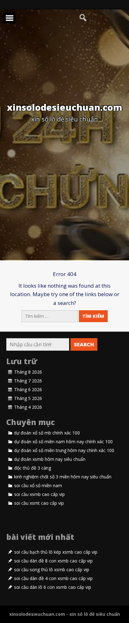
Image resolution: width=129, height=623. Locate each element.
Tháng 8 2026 (28, 372)
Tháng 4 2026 (28, 407)
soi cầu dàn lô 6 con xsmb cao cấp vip (52, 587)
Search (84, 344)
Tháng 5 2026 (28, 398)
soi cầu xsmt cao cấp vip (39, 503)
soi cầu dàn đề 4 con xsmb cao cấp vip (53, 578)
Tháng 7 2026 (28, 381)
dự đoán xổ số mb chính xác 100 (47, 433)
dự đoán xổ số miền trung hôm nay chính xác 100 (64, 450)
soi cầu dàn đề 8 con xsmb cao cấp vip (53, 561)
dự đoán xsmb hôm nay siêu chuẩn (49, 459)
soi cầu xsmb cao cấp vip (39, 494)
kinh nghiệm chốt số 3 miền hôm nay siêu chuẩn (62, 477)
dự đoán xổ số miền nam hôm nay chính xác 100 (63, 442)
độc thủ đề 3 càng (32, 468)
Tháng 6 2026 (28, 389)
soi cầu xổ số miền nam (38, 485)
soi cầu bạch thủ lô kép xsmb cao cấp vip (55, 552)
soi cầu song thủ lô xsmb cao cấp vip (51, 569)
